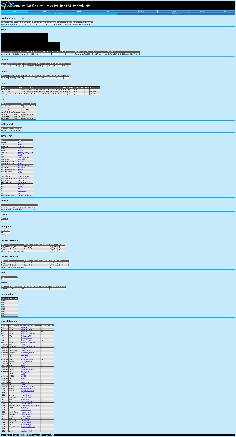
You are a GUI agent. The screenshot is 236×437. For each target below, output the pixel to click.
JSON (17, 18)
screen (20, 144)
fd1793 (20, 155)
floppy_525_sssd (26, 329)
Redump (141, 11)
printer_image (22, 178)
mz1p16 (23, 348)
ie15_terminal (25, 418)
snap (225, 11)
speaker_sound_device (25, 153)
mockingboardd (26, 412)
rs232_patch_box (26, 401)
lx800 (23, 378)
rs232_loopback (26, 414)
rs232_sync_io (26, 397)
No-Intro (173, 11)
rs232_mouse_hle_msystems (30, 405)
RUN (22, 18)
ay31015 (20, 186)
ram (19, 193)
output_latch (22, 182)
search (202, 11)
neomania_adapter (27, 361)
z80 (19, 142)
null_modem (25, 420)
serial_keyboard (26, 416)
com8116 (21, 184)
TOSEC (109, 11)
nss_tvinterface (26, 410)
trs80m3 (84, 24)
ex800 (23, 363)
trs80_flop (10, 130)
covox (23, 384)
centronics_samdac (27, 369)
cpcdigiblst (24, 355)
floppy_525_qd (26, 327)
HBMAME (46, 11)
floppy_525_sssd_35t (28, 333)
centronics (21, 174)
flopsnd (20, 163)
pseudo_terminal (26, 429)
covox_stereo (25, 350)
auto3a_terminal (26, 431)
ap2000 (23, 367)
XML (12, 18)
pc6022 (23, 376)
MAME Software (176, 14)
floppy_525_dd (22, 159)
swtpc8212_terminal (27, 391)
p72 (22, 380)
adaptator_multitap (27, 386)
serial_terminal (26, 388)
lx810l (23, 374)
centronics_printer (23, 176)
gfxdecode (21, 146)
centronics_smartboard (28, 346)
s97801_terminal (26, 403)
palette (20, 148)
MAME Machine (59, 14)
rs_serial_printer (26, 395)
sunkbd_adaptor (26, 393)
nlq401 (23, 344)
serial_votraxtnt (26, 422)
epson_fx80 (25, 372)
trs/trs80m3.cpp (13, 24)
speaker (20, 150)
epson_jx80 (25, 382)
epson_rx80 (25, 365)
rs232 (19, 189)
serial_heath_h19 (26, 424)
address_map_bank (24, 195)
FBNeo (79, 11)
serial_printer (25, 399)
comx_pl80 (24, 357)
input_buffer (21, 180)
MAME (14, 11)
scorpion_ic (25, 408)
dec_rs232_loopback (28, 427)
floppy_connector (23, 157)
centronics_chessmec (28, 353)
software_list (22, 191)
